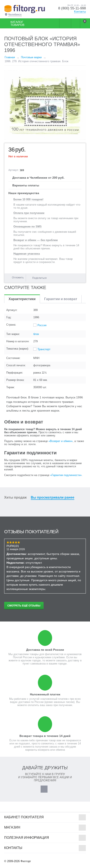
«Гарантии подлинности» (66, 475)
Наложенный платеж (45, 694)
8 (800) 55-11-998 (72, 8)
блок (36, 334)
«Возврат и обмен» (61, 441)
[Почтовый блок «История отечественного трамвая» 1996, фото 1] (45, 105)
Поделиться (39, 278)
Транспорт (43, 349)
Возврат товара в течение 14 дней (45, 736)
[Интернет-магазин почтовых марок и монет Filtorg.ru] (24, 8)
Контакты (80, 11)
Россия (41, 325)
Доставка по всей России (45, 649)
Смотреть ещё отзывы (23, 605)
